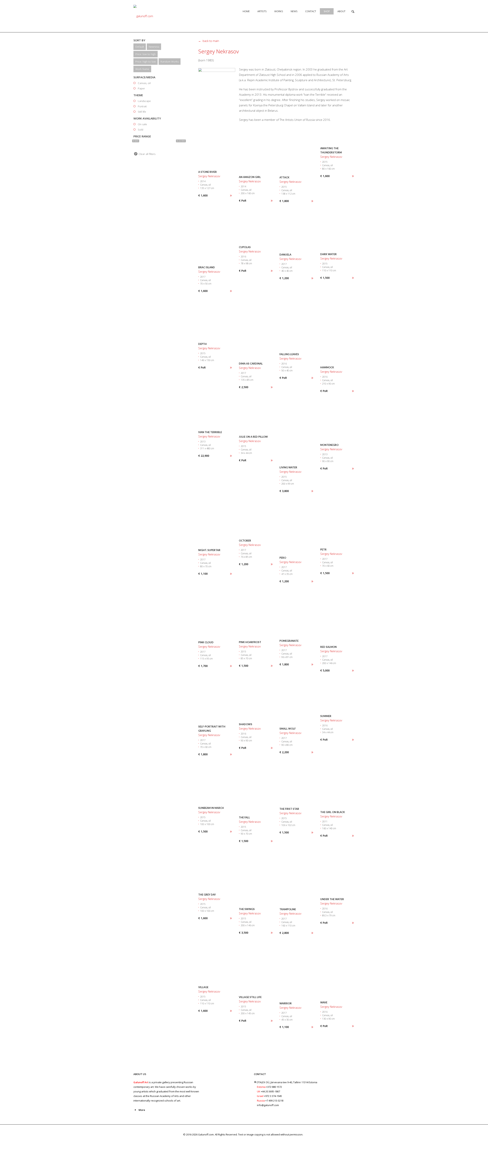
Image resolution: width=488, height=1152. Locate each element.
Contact (310, 11)
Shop (327, 11)
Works (278, 11)
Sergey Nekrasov (218, 51)
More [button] (142, 1110)
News (294, 11)
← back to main (208, 41)
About (341, 11)
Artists (262, 11)
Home (246, 11)
